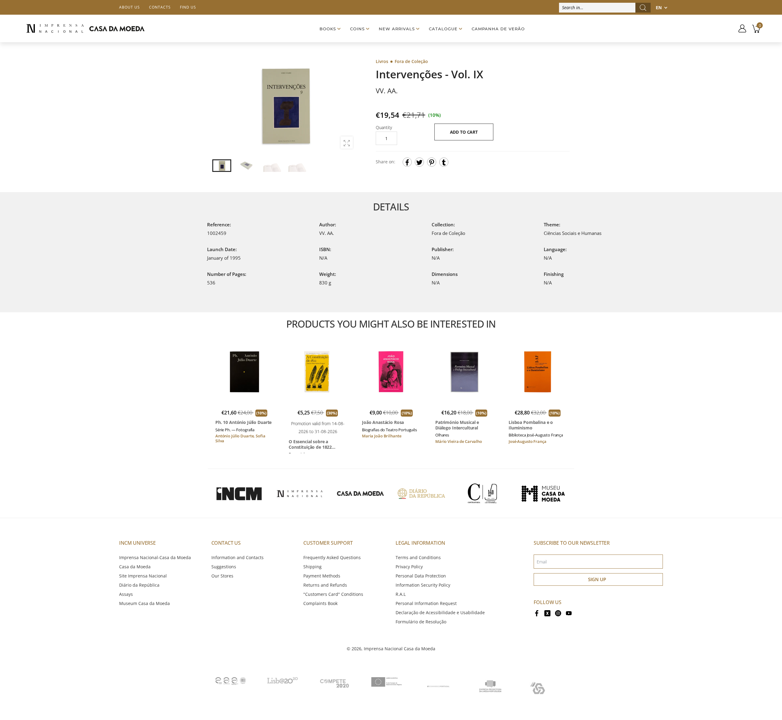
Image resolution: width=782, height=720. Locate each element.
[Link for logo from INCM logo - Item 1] (238, 493)
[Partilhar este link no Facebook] (407, 162)
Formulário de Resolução (421, 622)
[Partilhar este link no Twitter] (419, 162)
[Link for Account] (740, 28)
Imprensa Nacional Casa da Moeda (399, 648)
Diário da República (139, 585)
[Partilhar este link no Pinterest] (431, 162)
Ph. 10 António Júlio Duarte (243, 422)
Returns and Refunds (325, 585)
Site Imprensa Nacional (143, 576)
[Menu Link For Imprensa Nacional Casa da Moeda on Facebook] (537, 612)
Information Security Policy (423, 585)
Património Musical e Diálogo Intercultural (457, 425)
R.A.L (401, 594)
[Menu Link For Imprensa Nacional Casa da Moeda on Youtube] (569, 612)
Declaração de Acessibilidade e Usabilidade (440, 612)
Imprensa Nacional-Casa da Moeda (155, 557)
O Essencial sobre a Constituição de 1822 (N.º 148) (310, 444)
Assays (126, 594)
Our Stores (222, 576)
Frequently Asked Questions (332, 557)
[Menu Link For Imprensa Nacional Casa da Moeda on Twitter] (547, 612)
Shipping (312, 567)
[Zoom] (347, 142)
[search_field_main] (643, 8)
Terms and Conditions (418, 557)
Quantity (384, 127)
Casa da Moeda (135, 567)
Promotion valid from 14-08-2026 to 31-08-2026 (318, 427)
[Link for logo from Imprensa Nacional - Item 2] (299, 493)
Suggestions (223, 567)
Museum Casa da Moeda (144, 603)
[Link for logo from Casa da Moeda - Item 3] (360, 493)
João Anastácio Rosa (383, 422)
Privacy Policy (409, 567)
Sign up (597, 579)
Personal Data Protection (421, 576)
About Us (129, 7)
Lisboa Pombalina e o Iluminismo (531, 425)
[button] (348, 105)
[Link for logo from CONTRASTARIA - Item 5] (482, 493)
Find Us (188, 7)
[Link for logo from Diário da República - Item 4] (421, 493)
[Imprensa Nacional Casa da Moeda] (85, 29)
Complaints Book (320, 603)
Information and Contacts (237, 557)
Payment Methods (321, 576)
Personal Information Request (426, 603)
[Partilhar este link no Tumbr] (443, 162)
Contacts (160, 7)
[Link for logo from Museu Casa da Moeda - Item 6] (543, 493)
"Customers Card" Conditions (333, 594)
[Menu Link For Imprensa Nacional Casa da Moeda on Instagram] (558, 612)
